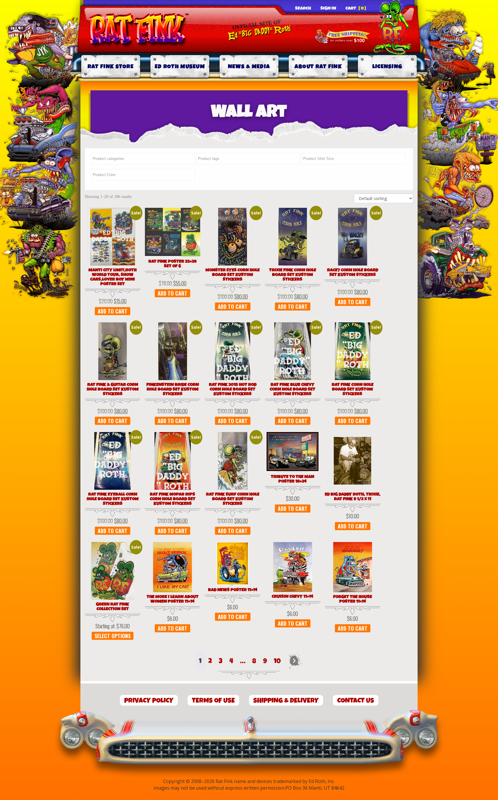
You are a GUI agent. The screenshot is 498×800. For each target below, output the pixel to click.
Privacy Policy (148, 700)
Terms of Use (213, 700)
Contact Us (355, 700)
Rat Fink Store (111, 66)
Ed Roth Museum (180, 66)
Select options (113, 636)
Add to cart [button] (112, 311)
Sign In (328, 8)
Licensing (387, 66)
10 (277, 661)
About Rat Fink (318, 66)
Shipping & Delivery (286, 700)
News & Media (249, 66)
